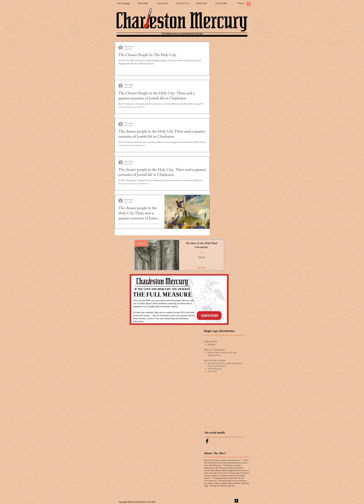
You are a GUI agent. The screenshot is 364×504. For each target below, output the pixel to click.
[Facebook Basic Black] (207, 441)
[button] (248, 3)
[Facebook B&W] (236, 501)
